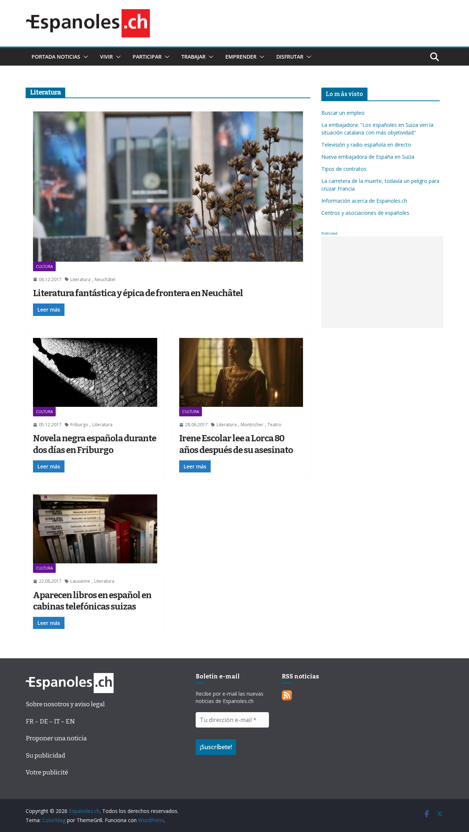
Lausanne (80, 581)
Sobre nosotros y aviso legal (65, 704)
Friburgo (79, 424)
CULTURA (44, 266)
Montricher (252, 424)
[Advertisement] (382, 282)
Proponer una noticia (56, 738)
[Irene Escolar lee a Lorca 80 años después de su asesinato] (241, 372)
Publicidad (329, 233)
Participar (147, 56)
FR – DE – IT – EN (50, 721)
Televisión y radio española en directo (366, 144)
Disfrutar (289, 56)
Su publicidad (45, 755)
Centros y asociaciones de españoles (365, 212)
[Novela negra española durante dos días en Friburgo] (95, 372)
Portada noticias (56, 56)
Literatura (80, 279)
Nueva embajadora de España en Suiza (367, 156)
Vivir (106, 56)
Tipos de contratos (343, 168)
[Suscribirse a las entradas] (287, 695)
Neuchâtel (105, 279)
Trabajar (193, 56)
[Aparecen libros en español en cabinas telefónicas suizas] (95, 528)
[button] (84, 57)
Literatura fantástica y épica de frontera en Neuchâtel (138, 293)
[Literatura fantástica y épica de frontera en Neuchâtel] (168, 186)
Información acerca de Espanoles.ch (364, 200)
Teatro (274, 424)
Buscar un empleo (343, 112)
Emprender (240, 56)
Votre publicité (47, 772)
